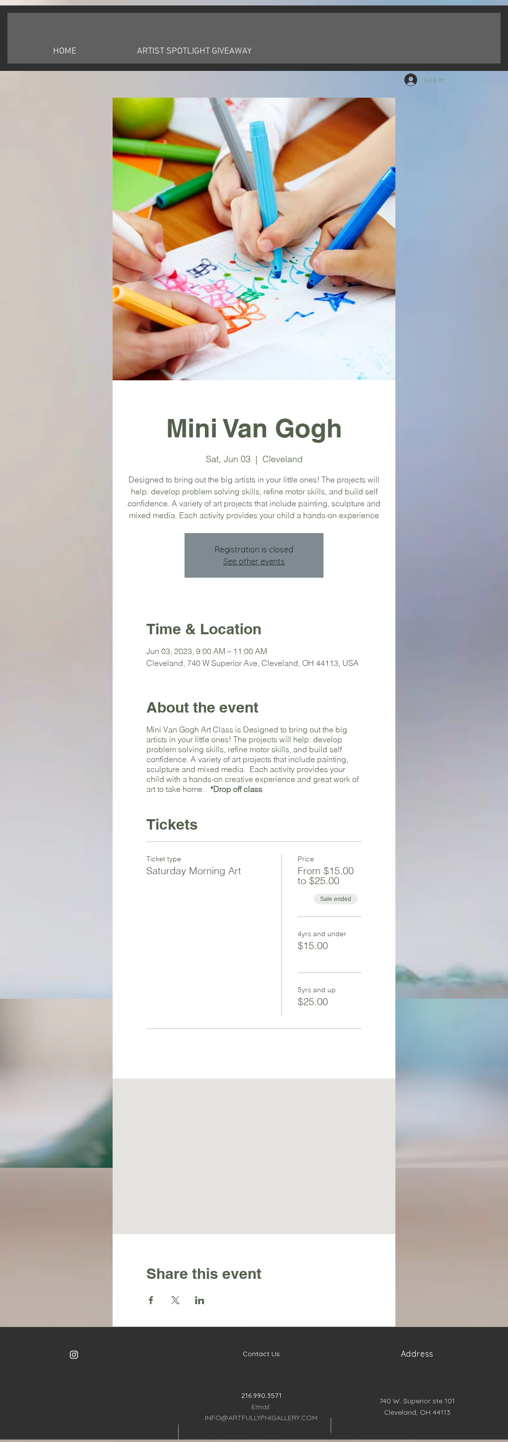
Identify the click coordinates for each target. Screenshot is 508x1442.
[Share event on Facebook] (151, 1300)
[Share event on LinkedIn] (199, 1300)
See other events (254, 561)
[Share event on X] (175, 1300)
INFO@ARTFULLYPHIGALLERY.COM (261, 1417)
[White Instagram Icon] (73, 1354)
